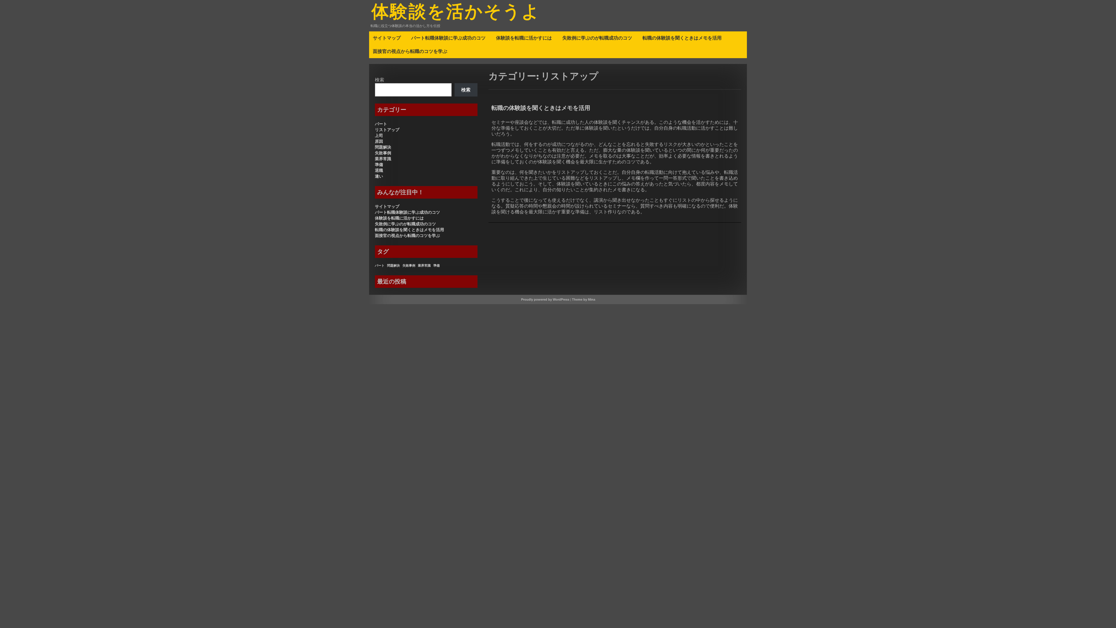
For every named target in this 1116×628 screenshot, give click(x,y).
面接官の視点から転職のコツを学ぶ (410, 51)
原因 (379, 141)
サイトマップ (387, 38)
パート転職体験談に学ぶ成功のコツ (448, 38)
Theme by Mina (583, 299)
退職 (379, 170)
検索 (379, 79)
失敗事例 (383, 153)
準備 (379, 164)
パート (381, 124)
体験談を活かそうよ (455, 12)
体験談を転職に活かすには (524, 38)
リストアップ (387, 129)
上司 (379, 135)
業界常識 (383, 158)
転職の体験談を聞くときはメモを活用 (682, 38)
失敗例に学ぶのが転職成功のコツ (597, 38)
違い (379, 176)
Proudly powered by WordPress (545, 299)
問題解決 (383, 147)
